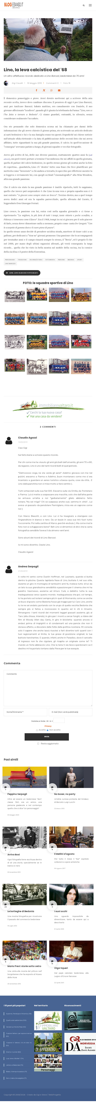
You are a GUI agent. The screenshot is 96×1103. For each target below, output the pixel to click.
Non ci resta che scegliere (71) (16, 1078)
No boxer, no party (64, 794)
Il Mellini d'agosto (64, 853)
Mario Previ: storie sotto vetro (24, 966)
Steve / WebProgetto (51, 1095)
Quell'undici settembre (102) (16, 1020)
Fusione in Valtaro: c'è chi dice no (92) (19, 1044)
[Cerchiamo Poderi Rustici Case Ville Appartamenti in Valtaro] (48, 409)
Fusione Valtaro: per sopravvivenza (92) (19, 1034)
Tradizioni (22, 260)
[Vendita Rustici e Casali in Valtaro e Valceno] (48, 1022)
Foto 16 (67, 83)
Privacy (48, 726)
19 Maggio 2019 (34, 83)
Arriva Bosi (14, 854)
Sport (79, 260)
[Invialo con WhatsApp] (51, 90)
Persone (61, 260)
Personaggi (10, 260)
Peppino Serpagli (17, 794)
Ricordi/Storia (36, 260)
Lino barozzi (10, 264)
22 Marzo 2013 (59, 809)
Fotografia (50, 260)
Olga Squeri (61, 968)
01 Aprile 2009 (59, 929)
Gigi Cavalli (17, 83)
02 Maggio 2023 (13, 815)
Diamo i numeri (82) (13, 1052)
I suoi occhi (60, 911)
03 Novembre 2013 (14, 872)
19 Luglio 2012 (12, 926)
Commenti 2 (52, 83)
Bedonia (71, 260)
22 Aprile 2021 (59, 983)
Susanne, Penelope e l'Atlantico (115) (19, 1014)
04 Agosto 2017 (59, 868)
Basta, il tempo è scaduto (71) (16, 1071)
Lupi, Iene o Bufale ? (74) (15, 1058)
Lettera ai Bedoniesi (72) (14, 1065)
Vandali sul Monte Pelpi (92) (16, 1027)
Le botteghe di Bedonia (21, 911)
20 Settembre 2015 (14, 984)
